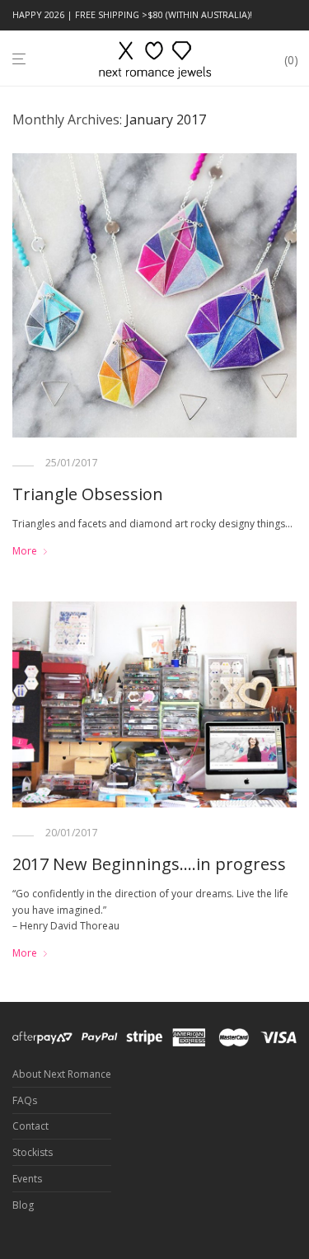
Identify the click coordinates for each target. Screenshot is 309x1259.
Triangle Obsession (87, 494)
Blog (23, 1205)
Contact (30, 1126)
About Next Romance (61, 1074)
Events (27, 1179)
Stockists (32, 1152)
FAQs (24, 1100)
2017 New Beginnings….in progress (149, 864)
